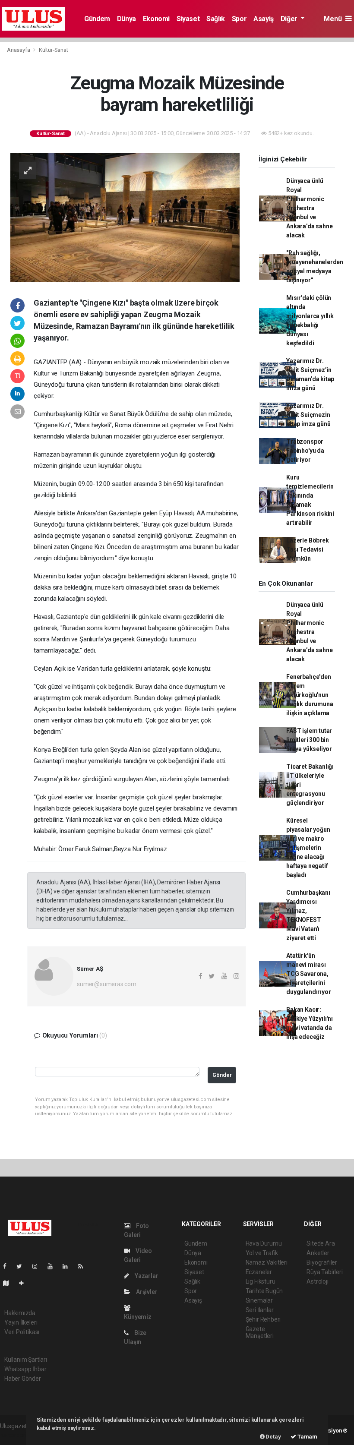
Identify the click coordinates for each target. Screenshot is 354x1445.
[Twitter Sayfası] (22, 1266)
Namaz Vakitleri (267, 1262)
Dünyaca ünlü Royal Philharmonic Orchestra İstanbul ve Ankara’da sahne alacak (309, 208)
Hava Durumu (264, 1243)
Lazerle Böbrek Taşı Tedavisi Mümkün (307, 549)
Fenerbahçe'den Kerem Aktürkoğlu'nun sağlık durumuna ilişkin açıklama (309, 694)
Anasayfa (19, 50)
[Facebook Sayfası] (8, 1266)
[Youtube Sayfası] (53, 1266)
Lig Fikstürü (260, 1281)
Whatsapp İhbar (25, 1369)
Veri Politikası (21, 1331)
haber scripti (16, 1435)
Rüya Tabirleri (324, 1271)
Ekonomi (156, 19)
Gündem (97, 19)
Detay (273, 1436)
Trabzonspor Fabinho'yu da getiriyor (305, 450)
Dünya (126, 19)
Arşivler (146, 1291)
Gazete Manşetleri (260, 1332)
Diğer (290, 19)
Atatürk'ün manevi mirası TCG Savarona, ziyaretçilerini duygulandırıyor (308, 973)
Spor (239, 19)
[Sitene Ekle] (25, 1283)
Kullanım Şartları (25, 1359)
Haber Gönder (22, 1378)
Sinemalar (259, 1300)
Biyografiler (322, 1262)
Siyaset (188, 19)
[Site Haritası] (9, 1283)
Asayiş (263, 19)
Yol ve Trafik (262, 1252)
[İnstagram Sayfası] (38, 1266)
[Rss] (84, 1266)
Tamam (306, 1436)
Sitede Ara (321, 1243)
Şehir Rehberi (263, 1319)
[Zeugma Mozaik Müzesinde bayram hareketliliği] (125, 217)
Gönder (222, 1075)
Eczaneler (259, 1271)
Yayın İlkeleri (20, 1322)
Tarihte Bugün (264, 1290)
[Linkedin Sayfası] (69, 1266)
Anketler (318, 1252)
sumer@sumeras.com (106, 984)
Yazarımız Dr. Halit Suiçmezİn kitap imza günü (308, 414)
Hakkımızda (19, 1312)
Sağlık (215, 19)
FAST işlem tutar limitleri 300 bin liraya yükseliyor (309, 739)
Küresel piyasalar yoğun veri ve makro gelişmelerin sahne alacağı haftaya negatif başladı (308, 847)
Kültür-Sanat (53, 50)
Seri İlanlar (260, 1309)
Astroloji (317, 1281)
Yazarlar (145, 1275)
